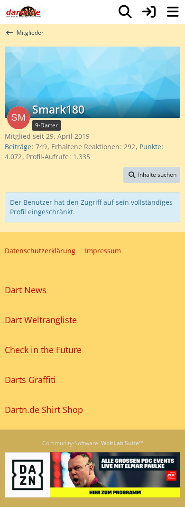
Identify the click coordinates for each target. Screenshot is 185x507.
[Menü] (172, 11)
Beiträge (18, 146)
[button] (151, 175)
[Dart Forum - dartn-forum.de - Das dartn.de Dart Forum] (24, 11)
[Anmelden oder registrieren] (148, 12)
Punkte (150, 146)
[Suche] (125, 11)
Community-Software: (92, 443)
